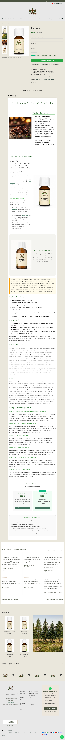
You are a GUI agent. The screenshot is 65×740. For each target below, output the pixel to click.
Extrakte (22, 697)
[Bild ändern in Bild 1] (4, 30)
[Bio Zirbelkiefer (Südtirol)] (9, 623)
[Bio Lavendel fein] (24, 645)
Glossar (22, 707)
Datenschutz (31, 702)
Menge (33, 48)
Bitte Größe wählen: (37, 37)
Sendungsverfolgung (33, 693)
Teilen (34, 82)
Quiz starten (23, 689)
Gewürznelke (25, 215)
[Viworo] (32, 11)
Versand (42, 64)
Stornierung (31, 704)
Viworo (33, 30)
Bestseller (22, 691)
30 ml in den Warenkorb (42, 508)
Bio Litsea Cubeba (9, 654)
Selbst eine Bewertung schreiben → (54, 599)
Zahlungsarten (32, 695)
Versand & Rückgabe (33, 691)
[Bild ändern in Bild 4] (4, 50)
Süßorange (14, 209)
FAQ (21, 709)
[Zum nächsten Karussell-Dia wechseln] (62, 664)
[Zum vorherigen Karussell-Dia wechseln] (59, 664)
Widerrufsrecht (51, 79)
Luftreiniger (24, 631)
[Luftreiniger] (24, 623)
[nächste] (57, 19)
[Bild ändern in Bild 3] (4, 42)
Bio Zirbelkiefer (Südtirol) (9, 631)
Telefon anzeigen (11, 702)
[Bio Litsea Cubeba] (9, 645)
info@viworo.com (11, 700)
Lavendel (24, 223)
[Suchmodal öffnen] (3, 19)
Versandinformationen (41, 79)
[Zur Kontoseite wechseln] (59, 19)
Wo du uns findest (33, 689)
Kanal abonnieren (51, 708)
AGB (30, 697)
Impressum (31, 700)
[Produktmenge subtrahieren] (32, 51)
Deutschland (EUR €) (58, 3)
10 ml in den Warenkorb (22, 508)
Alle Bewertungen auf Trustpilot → (10, 599)
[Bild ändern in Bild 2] (4, 36)
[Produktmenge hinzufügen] (36, 51)
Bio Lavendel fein (24, 654)
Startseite (4, 23)
